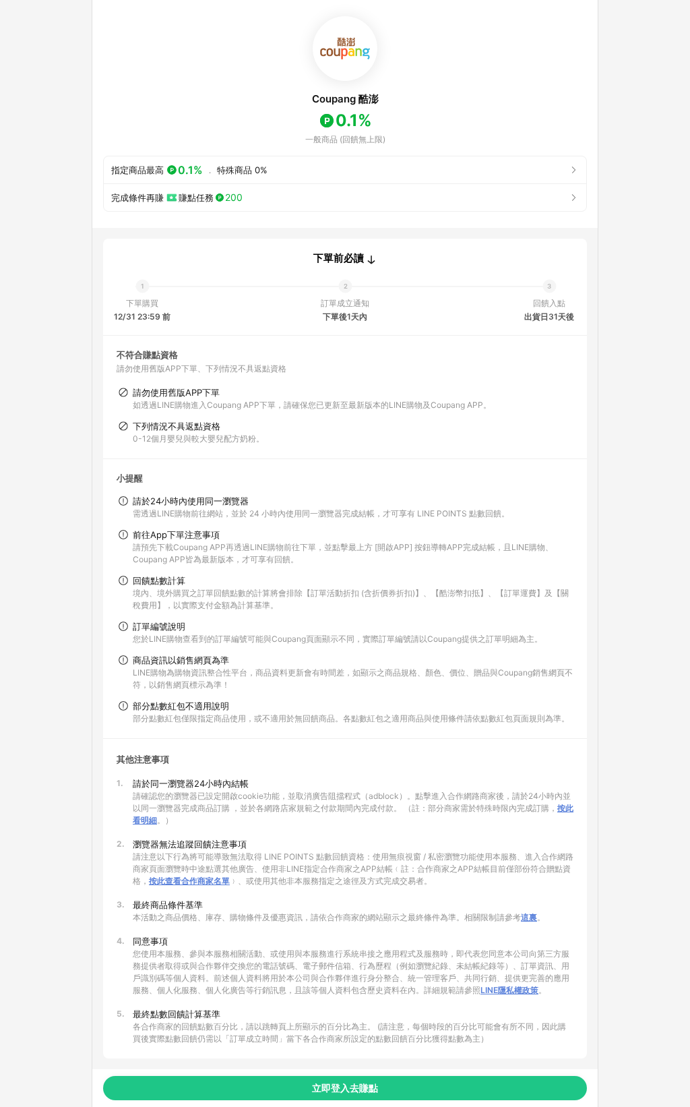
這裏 (529, 917)
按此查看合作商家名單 (189, 881)
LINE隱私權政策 (509, 990)
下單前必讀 (338, 258)
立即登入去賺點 (345, 1088)
